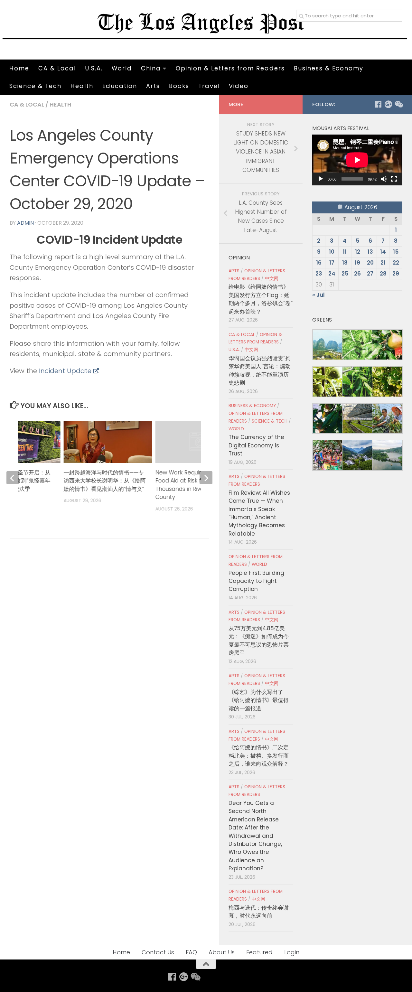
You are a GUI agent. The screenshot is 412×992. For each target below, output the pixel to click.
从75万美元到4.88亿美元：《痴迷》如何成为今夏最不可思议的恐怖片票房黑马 (259, 640)
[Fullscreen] (394, 179)
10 (331, 252)
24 (331, 273)
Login (291, 952)
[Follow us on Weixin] (398, 104)
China (151, 68)
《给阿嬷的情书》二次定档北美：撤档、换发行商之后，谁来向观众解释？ (259, 756)
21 (383, 263)
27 (370, 273)
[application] (357, 160)
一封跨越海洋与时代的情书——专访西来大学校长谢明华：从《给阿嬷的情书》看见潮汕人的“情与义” (104, 481)
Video (238, 86)
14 (383, 252)
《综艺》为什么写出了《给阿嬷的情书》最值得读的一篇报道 (259, 700)
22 (396, 263)
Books (179, 86)
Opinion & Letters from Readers (230, 68)
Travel (209, 86)
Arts (153, 86)
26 (357, 273)
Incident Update (65, 370)
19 (357, 263)
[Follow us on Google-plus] (388, 104)
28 (383, 273)
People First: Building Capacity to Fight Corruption (256, 581)
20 (370, 263)
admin (25, 223)
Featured (259, 952)
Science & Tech (35, 86)
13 (370, 252)
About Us (222, 952)
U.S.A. (94, 68)
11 (345, 252)
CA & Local (57, 68)
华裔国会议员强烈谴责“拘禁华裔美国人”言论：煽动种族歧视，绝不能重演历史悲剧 (260, 370)
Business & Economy (328, 68)
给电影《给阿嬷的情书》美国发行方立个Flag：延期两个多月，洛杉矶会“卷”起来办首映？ (261, 299)
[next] (206, 477)
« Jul (318, 295)
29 (395, 273)
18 (345, 263)
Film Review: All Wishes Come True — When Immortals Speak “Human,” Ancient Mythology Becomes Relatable (259, 513)
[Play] (320, 179)
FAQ (191, 952)
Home (19, 68)
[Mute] (383, 179)
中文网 (271, 279)
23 (318, 273)
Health (81, 86)
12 (357, 252)
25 (345, 273)
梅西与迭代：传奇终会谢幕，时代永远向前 (259, 912)
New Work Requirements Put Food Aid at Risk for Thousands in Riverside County (194, 485)
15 (395, 252)
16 (319, 263)
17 (331, 263)
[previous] (12, 477)
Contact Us (158, 952)
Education (119, 86)
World (122, 68)
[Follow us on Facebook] (378, 104)
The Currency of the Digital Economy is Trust (256, 445)
